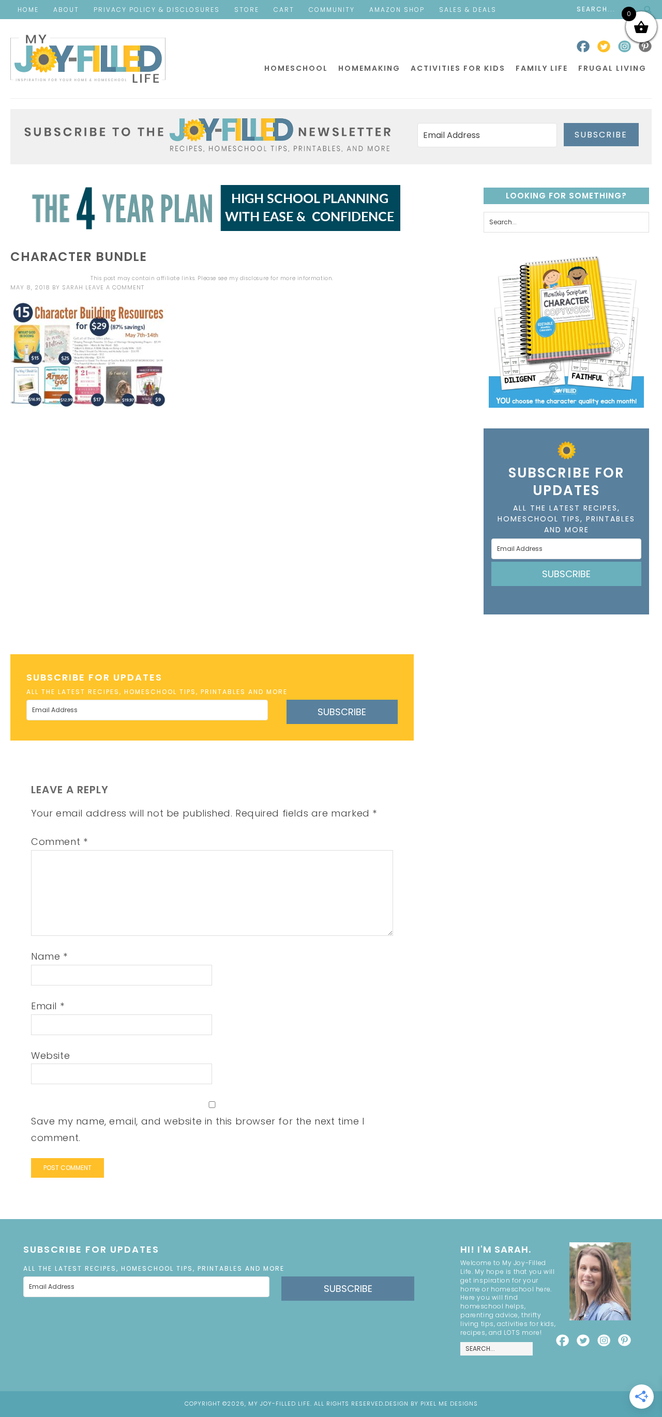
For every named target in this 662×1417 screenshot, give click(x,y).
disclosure (254, 278)
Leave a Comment (114, 287)
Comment (59, 841)
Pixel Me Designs (449, 1403)
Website (50, 1055)
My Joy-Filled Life (88, 59)
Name (49, 956)
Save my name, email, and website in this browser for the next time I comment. (198, 1129)
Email (47, 1005)
